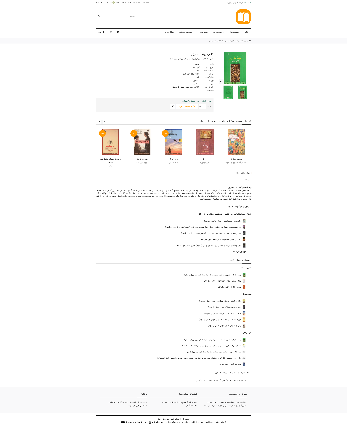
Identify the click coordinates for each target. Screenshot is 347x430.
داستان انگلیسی (202, 380)
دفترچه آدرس (190, 405)
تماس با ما (99, 2)
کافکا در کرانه (236, 301)
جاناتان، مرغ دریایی (234, 345)
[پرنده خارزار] (221, 81)
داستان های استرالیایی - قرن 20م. (238, 214)
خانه (246, 32)
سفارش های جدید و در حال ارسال (221, 402)
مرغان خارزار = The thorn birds (229, 281)
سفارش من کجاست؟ (133, 2)
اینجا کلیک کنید (114, 402)
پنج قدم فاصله (142, 159)
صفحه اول (185, 419)
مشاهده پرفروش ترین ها (183, 87)
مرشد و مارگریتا (236, 159)
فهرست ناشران (234, 32)
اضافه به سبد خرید (186, 106)
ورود (100, 32)
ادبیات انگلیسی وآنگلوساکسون (221, 380)
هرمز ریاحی (182, 58)
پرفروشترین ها (218, 32)
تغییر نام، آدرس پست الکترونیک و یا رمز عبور (178, 402)
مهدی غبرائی (197, 58)
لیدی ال (238, 325)
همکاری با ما (169, 32)
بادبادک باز (173, 159)
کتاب (244, 380)
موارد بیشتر (241, 251)
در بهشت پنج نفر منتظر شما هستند (111, 160)
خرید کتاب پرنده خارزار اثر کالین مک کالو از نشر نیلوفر (228, 40)
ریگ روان (238, 221)
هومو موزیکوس (236, 364)
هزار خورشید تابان (235, 319)
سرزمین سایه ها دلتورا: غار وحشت (228, 227)
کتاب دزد (238, 239)
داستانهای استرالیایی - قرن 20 (210, 214)
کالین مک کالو (208, 58)
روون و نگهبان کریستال (233, 245)
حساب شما (145, 2)
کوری (239, 307)
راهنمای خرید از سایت (137, 405)
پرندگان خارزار (236, 287)
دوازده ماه (238, 358)
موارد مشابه (245, 173)
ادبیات (237, 380)
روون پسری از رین (234, 233)
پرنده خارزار (237, 275)
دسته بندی (204, 32)
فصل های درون (235, 352)
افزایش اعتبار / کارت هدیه (114, 2)
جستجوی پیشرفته (185, 32)
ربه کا (205, 159)
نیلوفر (197, 64)
